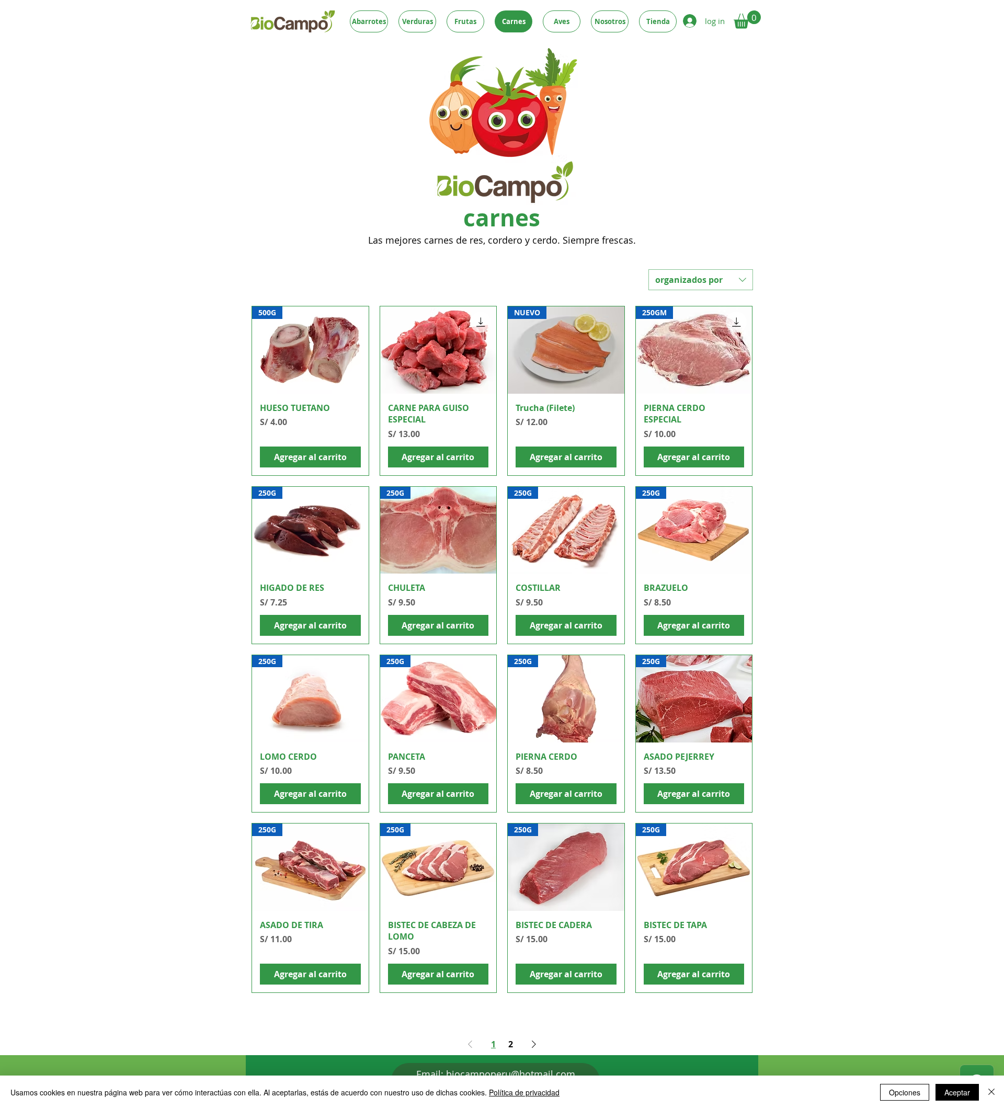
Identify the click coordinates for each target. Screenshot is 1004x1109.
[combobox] (700, 279)
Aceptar (957, 1092)
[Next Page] (534, 1044)
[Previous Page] (470, 1044)
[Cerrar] (991, 1092)
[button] (747, 19)
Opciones (904, 1092)
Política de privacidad (524, 1092)
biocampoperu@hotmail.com (510, 1074)
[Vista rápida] (438, 350)
